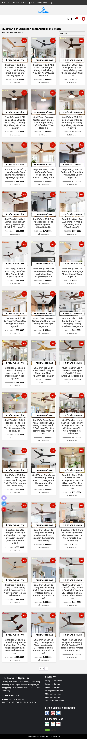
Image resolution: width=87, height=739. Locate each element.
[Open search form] (68, 19)
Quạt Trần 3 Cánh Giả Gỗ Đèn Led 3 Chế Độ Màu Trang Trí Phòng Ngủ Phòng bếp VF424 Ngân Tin (43, 122)
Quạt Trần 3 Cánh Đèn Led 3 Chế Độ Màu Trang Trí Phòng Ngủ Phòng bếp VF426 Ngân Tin (72, 70)
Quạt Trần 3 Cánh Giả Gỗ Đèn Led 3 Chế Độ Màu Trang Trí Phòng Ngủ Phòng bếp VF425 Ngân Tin (14, 122)
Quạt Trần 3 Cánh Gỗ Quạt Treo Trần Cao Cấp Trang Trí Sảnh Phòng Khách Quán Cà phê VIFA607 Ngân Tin (15, 70)
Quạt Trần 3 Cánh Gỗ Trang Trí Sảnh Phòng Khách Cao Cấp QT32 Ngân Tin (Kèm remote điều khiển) (43, 535)
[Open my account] (71, 19)
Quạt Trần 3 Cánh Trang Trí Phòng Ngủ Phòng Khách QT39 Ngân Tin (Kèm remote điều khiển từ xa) (43, 480)
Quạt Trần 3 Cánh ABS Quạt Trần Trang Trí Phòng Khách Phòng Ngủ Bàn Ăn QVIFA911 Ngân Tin (43, 70)
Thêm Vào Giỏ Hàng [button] (16, 60)
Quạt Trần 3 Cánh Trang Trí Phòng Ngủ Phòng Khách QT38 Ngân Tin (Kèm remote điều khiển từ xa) (72, 535)
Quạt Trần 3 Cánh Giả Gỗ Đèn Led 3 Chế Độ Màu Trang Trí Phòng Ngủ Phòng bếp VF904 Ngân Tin (72, 122)
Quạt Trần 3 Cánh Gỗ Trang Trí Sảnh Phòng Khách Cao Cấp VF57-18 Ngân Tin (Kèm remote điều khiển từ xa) (15, 480)
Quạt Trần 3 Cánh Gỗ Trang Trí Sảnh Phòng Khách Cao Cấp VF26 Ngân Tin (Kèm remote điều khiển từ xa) (72, 645)
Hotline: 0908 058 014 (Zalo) (41, 3)
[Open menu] (83, 19)
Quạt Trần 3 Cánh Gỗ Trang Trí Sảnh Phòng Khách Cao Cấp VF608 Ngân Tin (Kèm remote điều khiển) (15, 590)
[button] (77, 19)
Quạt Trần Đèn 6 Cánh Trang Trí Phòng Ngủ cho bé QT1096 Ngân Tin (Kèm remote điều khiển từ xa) (14, 425)
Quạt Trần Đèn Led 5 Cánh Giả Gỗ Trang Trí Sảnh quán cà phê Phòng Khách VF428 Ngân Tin (15, 373)
